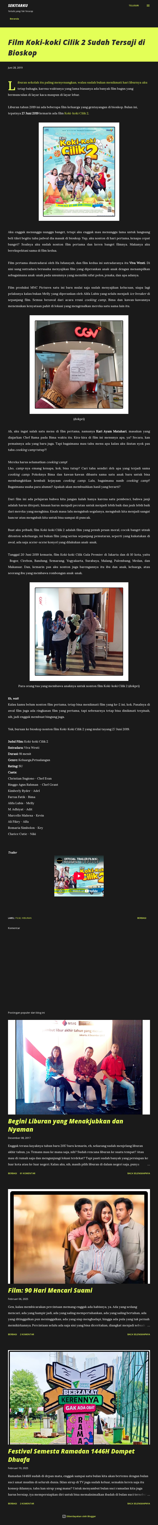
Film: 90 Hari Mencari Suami (50, 1290)
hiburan (26, 918)
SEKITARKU (18, 5)
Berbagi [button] (141, 918)
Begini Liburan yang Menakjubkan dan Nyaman (65, 1125)
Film (18, 918)
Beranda (14, 18)
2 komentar (27, 1334)
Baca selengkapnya (138, 1173)
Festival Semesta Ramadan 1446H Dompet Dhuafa (71, 1455)
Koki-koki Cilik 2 (76, 113)
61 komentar (27, 1173)
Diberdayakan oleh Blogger (81, 1516)
